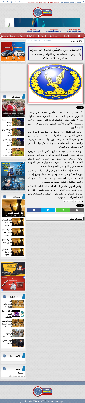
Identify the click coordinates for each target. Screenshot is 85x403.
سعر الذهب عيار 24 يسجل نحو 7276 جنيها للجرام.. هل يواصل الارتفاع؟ (48, 2)
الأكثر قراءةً (15, 296)
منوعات (17, 196)
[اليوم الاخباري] (13, 169)
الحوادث (74, 41)
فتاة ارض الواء (68, 201)
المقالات (16, 96)
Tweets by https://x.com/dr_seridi (17, 374)
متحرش (77, 201)
